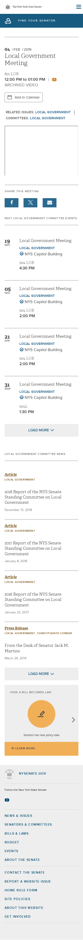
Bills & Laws (17, 833)
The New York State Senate (27, 7)
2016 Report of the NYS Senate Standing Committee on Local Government (33, 600)
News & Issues (18, 816)
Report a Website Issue (28, 881)
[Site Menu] (78, 7)
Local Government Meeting (45, 240)
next (73, 720)
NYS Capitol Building (43, 254)
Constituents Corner (54, 633)
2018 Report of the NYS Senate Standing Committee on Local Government (33, 497)
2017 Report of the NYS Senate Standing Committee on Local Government (33, 548)
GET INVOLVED (18, 916)
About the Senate (22, 860)
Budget (12, 842)
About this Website (24, 908)
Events (11, 851)
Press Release (16, 628)
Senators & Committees (28, 824)
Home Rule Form (21, 890)
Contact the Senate (25, 872)
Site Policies (17, 899)
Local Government (53, 112)
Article (11, 474)
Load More (38, 430)
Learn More (25, 748)
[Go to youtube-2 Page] (7, 800)
